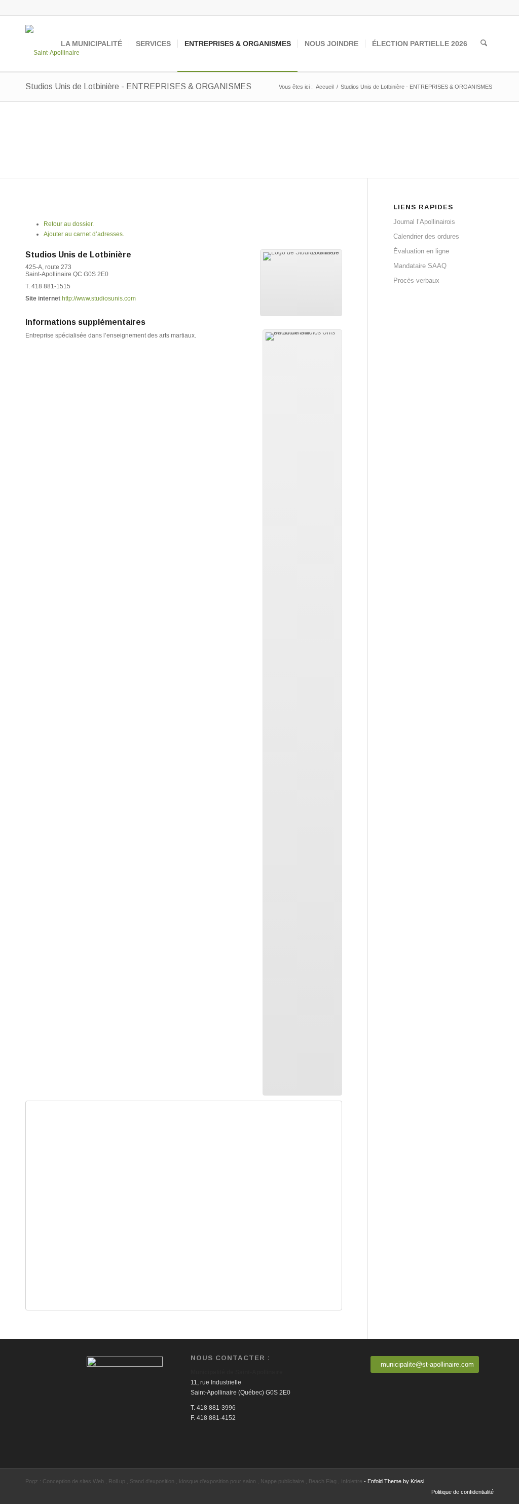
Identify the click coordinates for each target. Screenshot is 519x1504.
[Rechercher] (484, 43)
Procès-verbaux (416, 280)
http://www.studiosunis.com (99, 298)
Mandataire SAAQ (420, 266)
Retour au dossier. (69, 224)
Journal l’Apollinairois (424, 221)
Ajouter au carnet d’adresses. (84, 234)
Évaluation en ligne (421, 251)
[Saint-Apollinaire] (52, 43)
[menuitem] (91, 43)
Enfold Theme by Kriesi (395, 1481)
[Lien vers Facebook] (486, 7)
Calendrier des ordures (426, 236)
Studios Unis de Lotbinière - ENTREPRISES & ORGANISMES (138, 86)
